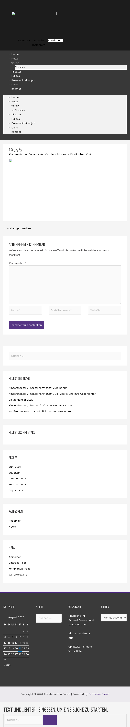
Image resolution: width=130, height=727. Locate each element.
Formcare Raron (99, 694)
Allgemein (15, 520)
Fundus (15, 118)
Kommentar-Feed (19, 568)
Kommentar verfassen (23, 154)
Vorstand (20, 110)
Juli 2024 (14, 472)
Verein (15, 63)
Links (14, 127)
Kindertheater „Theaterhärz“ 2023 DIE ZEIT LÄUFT (41, 405)
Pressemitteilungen (23, 80)
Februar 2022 (17, 484)
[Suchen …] (24, 719)
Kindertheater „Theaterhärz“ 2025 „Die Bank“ (38, 387)
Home (15, 97)
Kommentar (17, 263)
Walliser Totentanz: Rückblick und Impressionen (40, 411)
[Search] (50, 720)
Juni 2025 (15, 466)
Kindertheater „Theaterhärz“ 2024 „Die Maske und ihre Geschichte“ (52, 393)
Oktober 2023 (17, 478)
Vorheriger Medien (17, 228)
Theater (16, 114)
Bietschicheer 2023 (21, 399)
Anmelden (15, 557)
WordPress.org (18, 574)
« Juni (7, 665)
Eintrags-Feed (18, 562)
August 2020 (17, 490)
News (14, 101)
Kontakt (16, 88)
